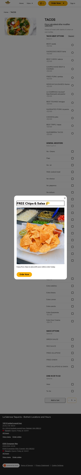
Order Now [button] (24, 274)
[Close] (65, 198)
